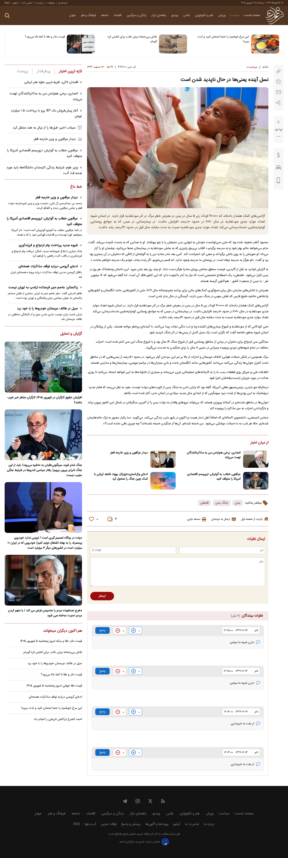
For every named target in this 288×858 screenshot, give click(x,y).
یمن (237, 502)
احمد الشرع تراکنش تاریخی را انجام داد (58, 719)
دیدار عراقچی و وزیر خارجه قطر (129, 452)
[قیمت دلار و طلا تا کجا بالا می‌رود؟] (81, 44)
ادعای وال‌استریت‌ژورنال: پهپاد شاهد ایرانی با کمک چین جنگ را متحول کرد (121, 476)
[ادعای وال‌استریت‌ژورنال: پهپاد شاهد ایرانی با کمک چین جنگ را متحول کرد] (163, 480)
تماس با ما (27, 3)
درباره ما (40, 3)
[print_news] (278, 81)
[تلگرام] (125, 801)
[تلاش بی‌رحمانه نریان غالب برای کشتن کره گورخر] (173, 44)
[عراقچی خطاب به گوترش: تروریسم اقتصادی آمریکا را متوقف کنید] (255, 480)
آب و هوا (90, 824)
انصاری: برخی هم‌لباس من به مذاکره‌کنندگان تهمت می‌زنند (214, 455)
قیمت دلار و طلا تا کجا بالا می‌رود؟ (45, 37)
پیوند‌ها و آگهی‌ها (156, 824)
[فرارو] (274, 15)
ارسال (102, 596)
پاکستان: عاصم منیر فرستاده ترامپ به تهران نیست (43, 287)
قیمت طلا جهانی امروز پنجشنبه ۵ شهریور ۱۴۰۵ (54, 685)
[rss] (163, 801)
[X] (150, 801)
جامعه (105, 15)
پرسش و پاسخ (131, 824)
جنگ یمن (221, 502)
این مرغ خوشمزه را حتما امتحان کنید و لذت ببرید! (223, 39)
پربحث (22, 71)
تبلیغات (51, 3)
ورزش (222, 15)
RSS (7, 3)
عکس (187, 15)
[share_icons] (278, 103)
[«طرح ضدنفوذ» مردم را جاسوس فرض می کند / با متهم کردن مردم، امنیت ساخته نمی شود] (43, 580)
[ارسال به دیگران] (278, 92)
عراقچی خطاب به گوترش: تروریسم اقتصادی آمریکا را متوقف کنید (214, 476)
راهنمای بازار (159, 15)
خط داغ (76, 187)
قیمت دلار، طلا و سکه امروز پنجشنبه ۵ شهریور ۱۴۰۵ (51, 641)
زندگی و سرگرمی (137, 15)
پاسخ (102, 630)
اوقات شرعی (109, 824)
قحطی (204, 502)
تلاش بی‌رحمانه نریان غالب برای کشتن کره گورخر (132, 39)
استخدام (62, 3)
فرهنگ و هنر (89, 15)
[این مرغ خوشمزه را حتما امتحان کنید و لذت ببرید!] (265, 44)
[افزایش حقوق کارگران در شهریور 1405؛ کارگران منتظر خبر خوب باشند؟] (43, 367)
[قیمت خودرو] (278, 168)
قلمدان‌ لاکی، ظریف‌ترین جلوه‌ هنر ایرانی (51, 82)
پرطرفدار (43, 71)
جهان (73, 15)
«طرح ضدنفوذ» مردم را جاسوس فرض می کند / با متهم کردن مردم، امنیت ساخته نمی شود (45, 613)
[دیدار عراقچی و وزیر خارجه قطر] (163, 459)
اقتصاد (117, 15)
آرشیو (15, 3)
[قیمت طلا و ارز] (278, 156)
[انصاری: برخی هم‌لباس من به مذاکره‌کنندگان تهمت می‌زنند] (255, 459)
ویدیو (175, 15)
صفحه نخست (252, 15)
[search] (7, 15)
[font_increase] (278, 122)
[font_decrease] (278, 137)
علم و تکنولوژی (204, 15)
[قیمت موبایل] (278, 181)
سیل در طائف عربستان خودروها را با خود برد (47, 308)
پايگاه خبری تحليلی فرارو (136, 834)
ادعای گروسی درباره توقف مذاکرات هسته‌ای (48, 266)
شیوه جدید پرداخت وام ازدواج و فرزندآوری (48, 245)
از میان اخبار (259, 442)
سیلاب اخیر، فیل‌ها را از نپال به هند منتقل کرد (44, 128)
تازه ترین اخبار (70, 71)
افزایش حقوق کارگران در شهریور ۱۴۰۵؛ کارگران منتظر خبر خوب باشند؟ (44, 400)
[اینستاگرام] (137, 801)
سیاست (234, 15)
